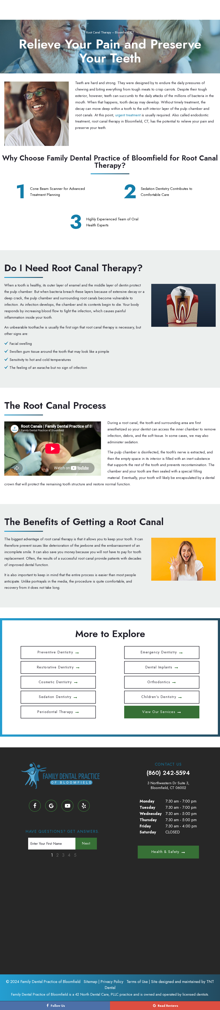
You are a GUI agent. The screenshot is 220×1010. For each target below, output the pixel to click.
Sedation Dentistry (55, 696)
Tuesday (147, 807)
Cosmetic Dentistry (55, 682)
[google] (51, 806)
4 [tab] (69, 855)
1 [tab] (52, 855)
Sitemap (90, 981)
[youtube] (67, 806)
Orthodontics (158, 682)
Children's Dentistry (158, 696)
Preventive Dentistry (55, 652)
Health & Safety (165, 851)
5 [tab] (75, 855)
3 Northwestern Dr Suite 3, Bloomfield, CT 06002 (168, 785)
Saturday (148, 832)
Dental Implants (159, 667)
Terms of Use (137, 981)
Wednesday (151, 813)
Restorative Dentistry (55, 667)
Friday (145, 826)
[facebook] (35, 806)
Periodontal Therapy (55, 711)
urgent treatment (128, 115)
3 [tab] (63, 855)
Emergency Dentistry (159, 652)
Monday (147, 801)
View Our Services (158, 711)
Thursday (148, 820)
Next (86, 843)
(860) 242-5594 (168, 772)
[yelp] (84, 806)
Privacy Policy (112, 981)
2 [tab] (57, 855)
